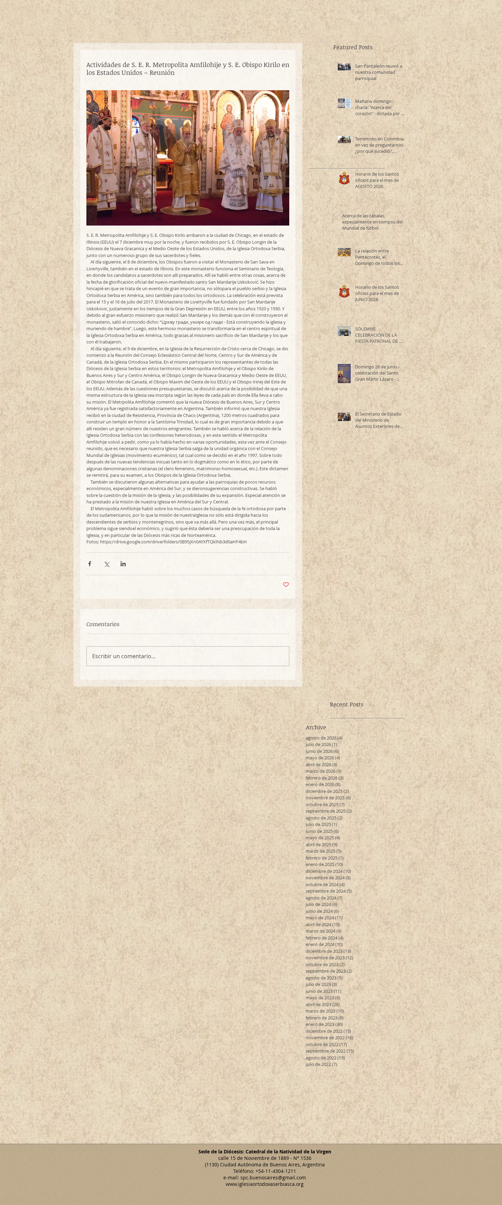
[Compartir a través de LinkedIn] (123, 563)
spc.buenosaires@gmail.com (273, 1177)
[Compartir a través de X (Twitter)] (106, 563)
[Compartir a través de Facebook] (89, 563)
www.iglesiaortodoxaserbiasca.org (265, 1184)
